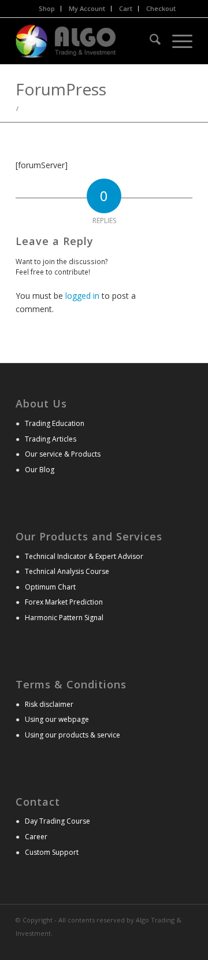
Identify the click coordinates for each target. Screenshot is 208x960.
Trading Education (54, 423)
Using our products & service (72, 735)
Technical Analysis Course (67, 571)
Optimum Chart (50, 587)
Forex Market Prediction (64, 602)
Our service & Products (63, 454)
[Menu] (176, 41)
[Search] (149, 41)
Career (36, 837)
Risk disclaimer (49, 704)
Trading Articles (50, 439)
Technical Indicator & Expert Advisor (84, 556)
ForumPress (61, 89)
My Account (87, 8)
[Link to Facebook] (183, 945)
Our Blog (39, 470)
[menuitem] (47, 9)
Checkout (161, 8)
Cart (125, 8)
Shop (47, 8)
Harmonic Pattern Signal (64, 617)
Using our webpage (57, 719)
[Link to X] (166, 945)
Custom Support (52, 852)
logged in (82, 295)
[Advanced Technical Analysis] (86, 41)
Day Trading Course (57, 821)
